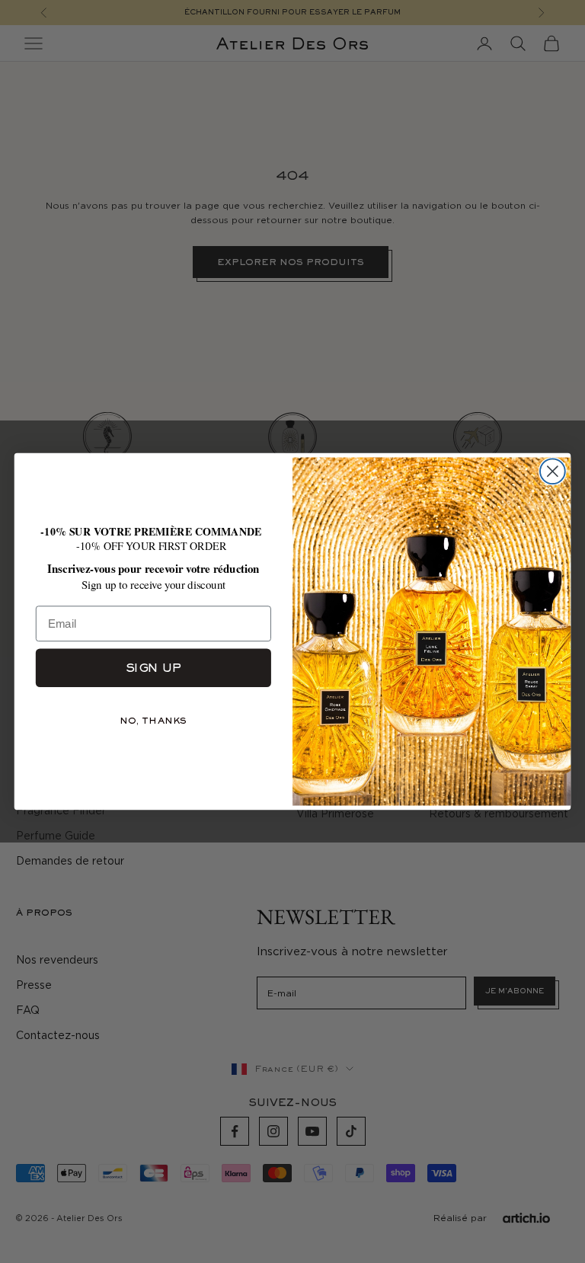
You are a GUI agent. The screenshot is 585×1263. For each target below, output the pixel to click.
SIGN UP (153, 667)
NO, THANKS (153, 720)
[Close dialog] (552, 471)
